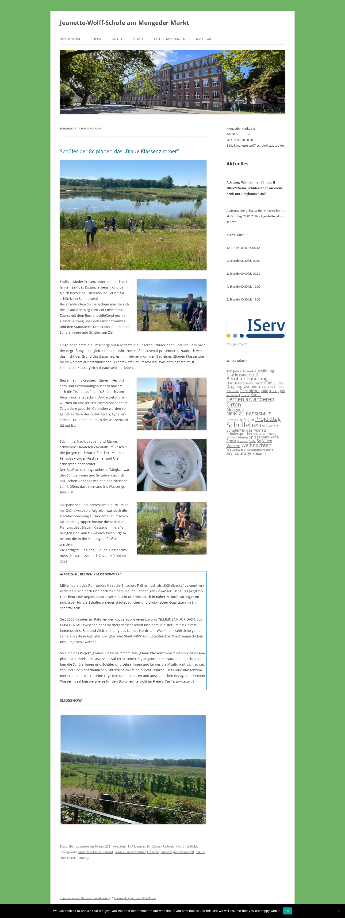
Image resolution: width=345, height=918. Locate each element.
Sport (231, 440)
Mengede (235, 409)
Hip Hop (274, 391)
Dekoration (275, 382)
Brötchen (260, 383)
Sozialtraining (237, 437)
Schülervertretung (264, 434)
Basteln (232, 374)
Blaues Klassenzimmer (130, 852)
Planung (82, 857)
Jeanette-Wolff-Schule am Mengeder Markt (124, 22)
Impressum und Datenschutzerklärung (85, 898)
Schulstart (270, 426)
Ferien (279, 386)
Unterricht (170, 846)
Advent (247, 371)
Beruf (253, 374)
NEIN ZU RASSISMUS (248, 413)
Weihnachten (256, 445)
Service (138, 39)
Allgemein (138, 846)
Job (282, 391)
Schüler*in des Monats (246, 430)
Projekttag (268, 418)
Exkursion (267, 387)
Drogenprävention (243, 386)
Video (267, 440)
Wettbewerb (236, 449)
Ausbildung (264, 371)
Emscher (153, 852)
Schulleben (154, 846)
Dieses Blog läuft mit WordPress (135, 898)
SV (259, 440)
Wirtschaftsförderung (260, 449)
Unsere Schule (71, 39)
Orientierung (234, 420)
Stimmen (242, 441)
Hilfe (264, 391)
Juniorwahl (233, 395)
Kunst (255, 394)
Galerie (117, 39)
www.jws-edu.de (236, 344)
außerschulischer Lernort (95, 852)
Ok (287, 911)
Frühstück (232, 391)
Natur (71, 857)
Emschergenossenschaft (177, 852)
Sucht (252, 441)
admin (123, 846)
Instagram (204, 39)
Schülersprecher (239, 433)
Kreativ (245, 395)
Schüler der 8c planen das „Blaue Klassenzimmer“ (119, 151)
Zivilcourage (239, 453)
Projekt (248, 419)
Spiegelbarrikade (264, 437)
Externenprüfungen (169, 39)
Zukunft (259, 453)
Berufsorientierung (247, 378)
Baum (243, 374)
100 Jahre (233, 371)
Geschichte (250, 390)
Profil (96, 39)
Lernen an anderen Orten (250, 401)
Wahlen (233, 445)
